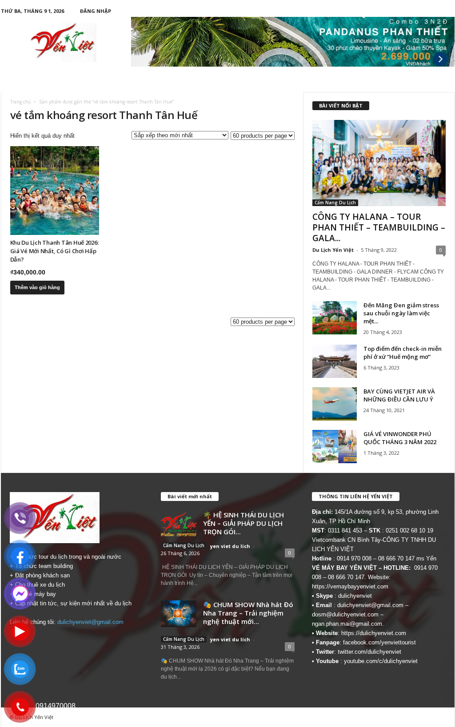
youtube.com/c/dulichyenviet (381, 661)
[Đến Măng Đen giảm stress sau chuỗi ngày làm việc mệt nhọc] (334, 317)
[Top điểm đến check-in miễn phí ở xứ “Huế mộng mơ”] (334, 361)
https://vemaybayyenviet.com (350, 586)
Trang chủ (20, 102)
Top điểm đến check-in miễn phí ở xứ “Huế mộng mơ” (402, 353)
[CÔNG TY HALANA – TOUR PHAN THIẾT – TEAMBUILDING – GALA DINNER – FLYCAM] (379, 163)
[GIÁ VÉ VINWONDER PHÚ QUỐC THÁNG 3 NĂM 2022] (334, 446)
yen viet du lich (230, 546)
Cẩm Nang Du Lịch (335, 202)
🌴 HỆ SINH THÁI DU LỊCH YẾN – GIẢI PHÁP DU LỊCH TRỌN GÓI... (243, 523)
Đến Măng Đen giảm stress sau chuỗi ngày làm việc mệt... (401, 313)
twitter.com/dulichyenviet (369, 651)
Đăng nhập (95, 11)
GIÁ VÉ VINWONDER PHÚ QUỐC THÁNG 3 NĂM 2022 (399, 438)
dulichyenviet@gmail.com (90, 622)
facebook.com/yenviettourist (379, 642)
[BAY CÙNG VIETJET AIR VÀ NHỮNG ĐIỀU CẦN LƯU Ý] (334, 404)
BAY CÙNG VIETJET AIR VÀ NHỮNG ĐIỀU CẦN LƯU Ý (399, 395)
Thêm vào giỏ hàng (37, 287)
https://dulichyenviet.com (373, 633)
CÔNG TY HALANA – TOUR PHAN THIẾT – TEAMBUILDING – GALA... (378, 227)
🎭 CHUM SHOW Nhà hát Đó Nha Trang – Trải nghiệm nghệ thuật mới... (248, 613)
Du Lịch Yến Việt (333, 249)
